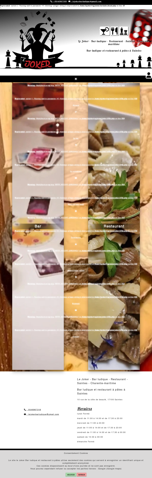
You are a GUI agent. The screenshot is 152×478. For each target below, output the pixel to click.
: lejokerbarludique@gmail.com (86, 1)
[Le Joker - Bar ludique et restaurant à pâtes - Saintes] (114, 33)
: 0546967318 (60, 1)
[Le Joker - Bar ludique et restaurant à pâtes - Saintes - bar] (105, 33)
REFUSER (81, 475)
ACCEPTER (71, 475)
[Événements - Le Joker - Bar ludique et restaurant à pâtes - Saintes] (123, 33)
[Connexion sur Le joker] (148, 76)
